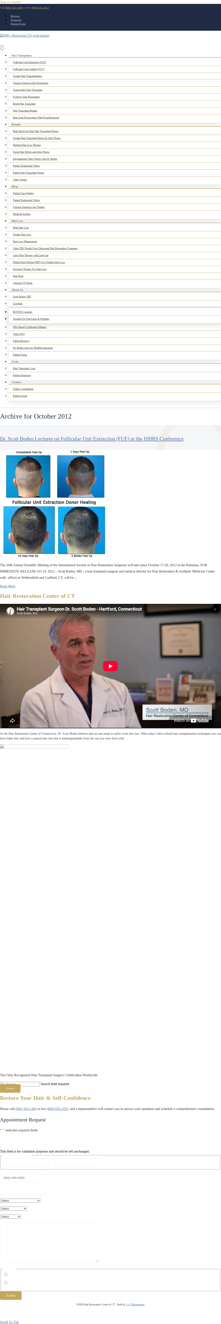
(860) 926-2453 (40, 7)
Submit (11, 1295)
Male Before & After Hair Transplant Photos (35, 131)
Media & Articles (21, 214)
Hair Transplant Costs (24, 368)
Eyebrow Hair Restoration (26, 96)
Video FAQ (19, 334)
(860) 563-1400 (13, 7)
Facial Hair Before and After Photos (31, 152)
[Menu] (1, 47)
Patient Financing (22, 375)
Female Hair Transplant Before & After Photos (37, 138)
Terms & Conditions (160, 1314)
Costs (15, 361)
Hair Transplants (22, 55)
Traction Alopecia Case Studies (29, 207)
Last (104, 1162)
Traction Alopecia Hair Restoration (30, 83)
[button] (10, 1088)
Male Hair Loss (21, 227)
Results (16, 124)
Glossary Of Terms (23, 283)
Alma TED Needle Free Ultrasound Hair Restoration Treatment (45, 248)
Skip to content (10, 2)
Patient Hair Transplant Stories (28, 172)
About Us (17, 289)
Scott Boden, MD (22, 296)
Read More (7, 586)
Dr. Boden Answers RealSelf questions (33, 347)
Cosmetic (17, 303)
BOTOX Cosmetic (22, 311)
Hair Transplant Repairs (25, 110)
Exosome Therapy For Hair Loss (30, 269)
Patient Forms (18, 23)
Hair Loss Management (25, 241)
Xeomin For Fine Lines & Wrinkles (31, 318)
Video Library (20, 179)
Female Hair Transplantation (27, 76)
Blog (15, 186)
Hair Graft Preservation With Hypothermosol (36, 117)
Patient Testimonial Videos (26, 165)
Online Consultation (23, 388)
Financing (16, 20)
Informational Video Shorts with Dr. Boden (35, 158)
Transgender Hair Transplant (27, 89)
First (52, 1162)
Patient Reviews (21, 340)
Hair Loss (17, 220)
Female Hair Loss (22, 234)
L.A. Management (135, 1304)
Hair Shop (18, 276)
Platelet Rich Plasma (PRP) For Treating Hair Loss (39, 262)
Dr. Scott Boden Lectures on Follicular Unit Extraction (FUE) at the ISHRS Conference (92, 438)
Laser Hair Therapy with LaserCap (30, 255)
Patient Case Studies (23, 193)
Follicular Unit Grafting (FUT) (28, 69)
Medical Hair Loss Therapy (27, 145)
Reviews (15, 16)
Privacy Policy (137, 1314)
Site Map (214, 1314)
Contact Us (199, 1314)
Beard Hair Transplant (24, 103)
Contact (16, 382)
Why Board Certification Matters (29, 327)
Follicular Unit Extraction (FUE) (29, 62)
